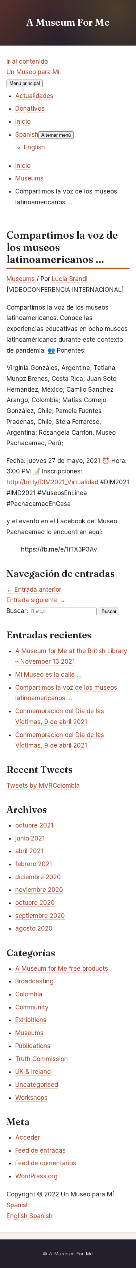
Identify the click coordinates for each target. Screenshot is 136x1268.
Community (32, 1007)
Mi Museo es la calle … (48, 674)
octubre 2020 (35, 902)
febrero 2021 (33, 864)
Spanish (18, 1205)
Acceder (27, 1137)
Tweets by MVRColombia (43, 785)
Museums (21, 278)
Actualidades (34, 95)
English (18, 1216)
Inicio (22, 121)
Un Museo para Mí (33, 72)
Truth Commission (41, 1059)
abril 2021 (29, 851)
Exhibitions (30, 1020)
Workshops (31, 1097)
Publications (32, 1046)
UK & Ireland (33, 1071)
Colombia (28, 994)
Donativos (30, 108)
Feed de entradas (40, 1150)
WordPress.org (36, 1176)
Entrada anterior (34, 589)
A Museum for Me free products (61, 968)
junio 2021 (30, 838)
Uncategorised (36, 1084)
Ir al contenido (27, 61)
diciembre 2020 (38, 877)
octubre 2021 (34, 825)
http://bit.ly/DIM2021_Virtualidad (52, 482)
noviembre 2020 (39, 889)
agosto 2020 (34, 928)
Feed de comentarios (45, 1163)
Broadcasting (34, 981)
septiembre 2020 (40, 915)
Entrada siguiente (36, 600)
